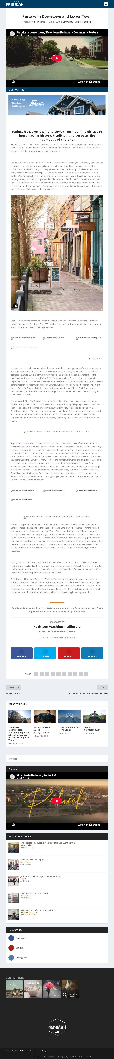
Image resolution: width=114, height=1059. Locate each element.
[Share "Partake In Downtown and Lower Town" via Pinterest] (58, 674)
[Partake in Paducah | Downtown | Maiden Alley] (89, 337)
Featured (87, 21)
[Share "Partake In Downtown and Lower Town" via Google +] (47, 674)
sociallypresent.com (48, 1051)
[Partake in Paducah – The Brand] (69, 716)
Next (99, 358)
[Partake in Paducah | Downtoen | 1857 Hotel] (24, 337)
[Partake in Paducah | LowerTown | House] (24, 498)
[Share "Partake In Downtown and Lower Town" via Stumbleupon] (75, 674)
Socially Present (21, 1051)
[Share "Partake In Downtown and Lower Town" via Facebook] (36, 674)
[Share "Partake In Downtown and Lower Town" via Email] (81, 674)
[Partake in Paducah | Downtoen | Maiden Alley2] (24, 346)
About (36, 1057)
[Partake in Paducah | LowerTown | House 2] (24, 489)
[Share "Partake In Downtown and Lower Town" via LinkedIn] (64, 674)
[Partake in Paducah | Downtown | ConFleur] (57, 337)
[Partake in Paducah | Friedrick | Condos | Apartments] (89, 489)
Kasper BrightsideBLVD (91, 728)
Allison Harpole (40, 21)
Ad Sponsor (52, 1057)
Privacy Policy (63, 1057)
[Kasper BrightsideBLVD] (94, 716)
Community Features (72, 21)
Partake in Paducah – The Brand (68, 728)
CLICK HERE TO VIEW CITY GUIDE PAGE (57, 637)
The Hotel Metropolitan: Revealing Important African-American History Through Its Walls (19, 733)
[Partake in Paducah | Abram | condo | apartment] (57, 489)
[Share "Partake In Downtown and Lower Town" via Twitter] (42, 674)
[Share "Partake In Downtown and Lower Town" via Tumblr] (53, 674)
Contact (43, 1057)
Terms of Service (76, 1057)
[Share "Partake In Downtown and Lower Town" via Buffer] (69, 674)
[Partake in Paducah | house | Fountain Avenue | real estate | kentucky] (57, 253)
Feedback (87, 1057)
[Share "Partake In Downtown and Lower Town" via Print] (86, 674)
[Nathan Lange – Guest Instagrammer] (45, 716)
